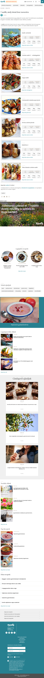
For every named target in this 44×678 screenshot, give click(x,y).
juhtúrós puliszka (38, 5)
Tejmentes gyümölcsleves (19, 533)
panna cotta (24, 288)
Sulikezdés (15, 334)
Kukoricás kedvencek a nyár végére (12, 616)
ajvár (3, 288)
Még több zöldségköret (27, 90)
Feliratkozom (22, 651)
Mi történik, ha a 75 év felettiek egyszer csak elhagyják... (23, 362)
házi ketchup (16, 288)
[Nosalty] (3, 1)
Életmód (3, 8)
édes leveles (37, 263)
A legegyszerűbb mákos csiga (36, 266)
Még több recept (22, 271)
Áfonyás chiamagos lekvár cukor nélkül (22, 266)
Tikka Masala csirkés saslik (30, 167)
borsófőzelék (37, 291)
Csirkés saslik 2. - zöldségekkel (31, 55)
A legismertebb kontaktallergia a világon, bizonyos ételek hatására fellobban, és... (22, 468)
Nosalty (4, 15)
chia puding (18, 291)
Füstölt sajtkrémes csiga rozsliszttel (10, 602)
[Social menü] (33, 1)
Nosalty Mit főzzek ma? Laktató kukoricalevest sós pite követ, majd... (22, 404)
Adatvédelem (22, 638)
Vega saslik (25, 78)
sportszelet (15, 5)
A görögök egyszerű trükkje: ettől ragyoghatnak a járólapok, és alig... (21, 489)
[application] (22, 214)
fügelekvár (31, 288)
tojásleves (30, 291)
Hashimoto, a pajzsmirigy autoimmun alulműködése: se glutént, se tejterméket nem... (22, 349)
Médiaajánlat (22, 642)
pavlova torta (9, 288)
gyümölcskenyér (7, 263)
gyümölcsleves (16, 531)
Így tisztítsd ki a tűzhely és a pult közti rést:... (23, 512)
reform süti (15, 556)
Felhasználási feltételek (22, 637)
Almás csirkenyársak (28, 122)
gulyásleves (15, 543)
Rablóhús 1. (25, 145)
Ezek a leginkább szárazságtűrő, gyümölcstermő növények (22, 436)
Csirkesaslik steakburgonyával (31, 100)
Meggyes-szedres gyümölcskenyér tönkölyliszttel (7, 267)
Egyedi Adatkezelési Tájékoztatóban (15, 669)
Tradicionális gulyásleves (18, 546)
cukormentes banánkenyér (7, 291)
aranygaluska (30, 5)
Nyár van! (15, 346)
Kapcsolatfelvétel (22, 639)
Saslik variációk (26, 33)
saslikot (8, 185)
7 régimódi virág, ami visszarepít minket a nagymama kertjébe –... (22, 501)
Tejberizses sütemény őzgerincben (20, 558)
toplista (3, 193)
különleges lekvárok (22, 263)
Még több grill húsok (26, 112)
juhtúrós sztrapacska (6, 5)
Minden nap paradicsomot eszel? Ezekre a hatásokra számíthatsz (22, 337)
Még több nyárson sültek (27, 45)
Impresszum (22, 641)
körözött (24, 291)
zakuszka (22, 5)
